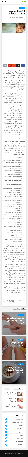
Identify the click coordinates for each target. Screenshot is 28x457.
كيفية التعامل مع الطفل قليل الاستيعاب (11, 400)
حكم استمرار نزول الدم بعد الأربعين (11, 393)
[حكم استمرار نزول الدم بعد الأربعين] (20, 394)
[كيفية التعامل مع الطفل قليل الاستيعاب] (20, 400)
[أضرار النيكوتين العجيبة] (14, 348)
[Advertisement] (14, 49)
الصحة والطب (22, 8)
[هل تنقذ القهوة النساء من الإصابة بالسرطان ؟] (14, 372)
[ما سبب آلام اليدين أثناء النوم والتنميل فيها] (14, 323)
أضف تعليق (11, 17)
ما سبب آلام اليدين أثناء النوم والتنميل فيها (11, 406)
